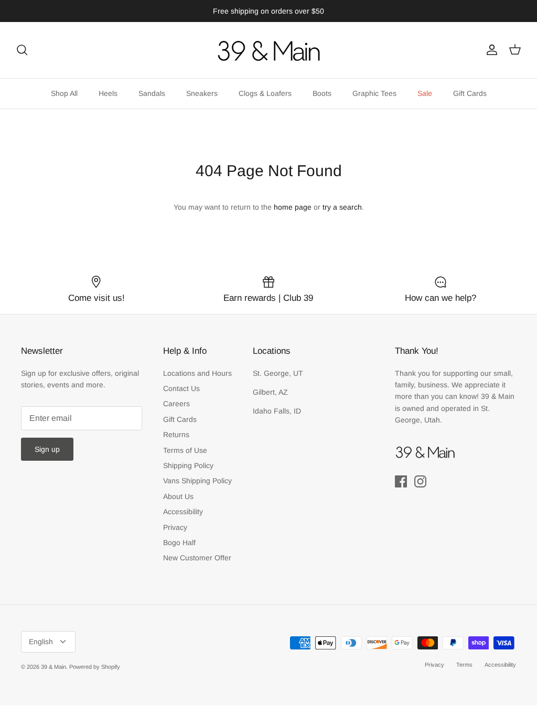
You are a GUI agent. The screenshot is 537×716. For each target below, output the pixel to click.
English (41, 641)
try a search (342, 207)
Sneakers (202, 93)
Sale (424, 93)
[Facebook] (401, 481)
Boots (322, 93)
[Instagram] (420, 481)
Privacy (175, 527)
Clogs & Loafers (265, 93)
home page (293, 207)
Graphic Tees (374, 93)
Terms (464, 664)
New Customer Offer (197, 558)
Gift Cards (470, 93)
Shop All (64, 93)
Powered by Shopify (94, 667)
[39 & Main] (268, 50)
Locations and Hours (197, 373)
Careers (176, 403)
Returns (176, 434)
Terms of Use (185, 450)
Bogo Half (179, 542)
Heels (108, 93)
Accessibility (183, 511)
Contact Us (181, 388)
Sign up (47, 449)
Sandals (151, 93)
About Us (178, 496)
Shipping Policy (188, 465)
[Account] (489, 50)
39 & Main (53, 667)
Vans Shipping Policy (197, 480)
